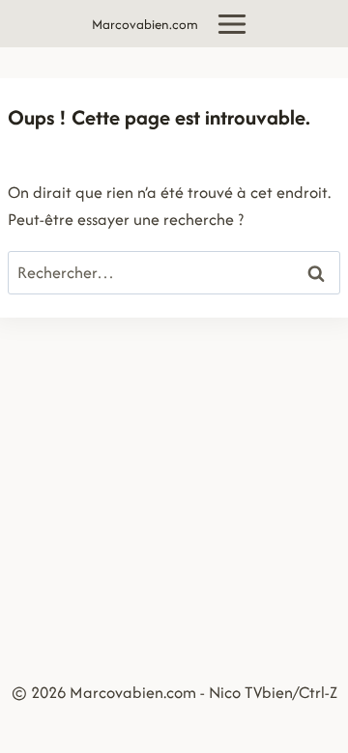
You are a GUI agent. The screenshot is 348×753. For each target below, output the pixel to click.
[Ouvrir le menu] (232, 23)
